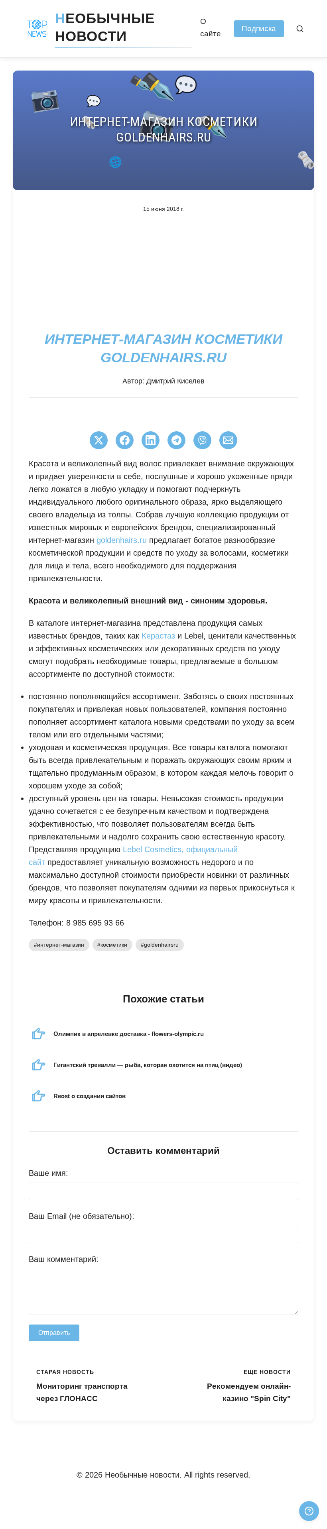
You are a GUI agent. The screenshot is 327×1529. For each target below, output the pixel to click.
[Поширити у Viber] (202, 440)
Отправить (54, 1332)
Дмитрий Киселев (175, 381)
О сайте (210, 27)
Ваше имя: (48, 1173)
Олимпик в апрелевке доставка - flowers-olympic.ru (128, 1033)
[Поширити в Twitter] (99, 440)
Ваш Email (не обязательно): (81, 1216)
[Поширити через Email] (228, 440)
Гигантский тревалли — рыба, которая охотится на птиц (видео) (147, 1064)
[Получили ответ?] (309, 1511)
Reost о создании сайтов (89, 1096)
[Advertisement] (163, 271)
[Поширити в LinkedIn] (151, 440)
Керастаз (158, 635)
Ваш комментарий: (63, 1259)
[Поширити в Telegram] (176, 440)
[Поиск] (300, 28)
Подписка (259, 28)
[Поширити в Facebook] (125, 440)
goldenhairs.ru (122, 540)
